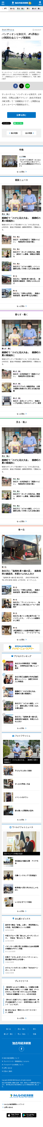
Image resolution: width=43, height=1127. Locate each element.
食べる (12, 8)
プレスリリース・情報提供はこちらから (16, 1061)
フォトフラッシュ (8, 30)
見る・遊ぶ (20, 8)
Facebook (21, 1048)
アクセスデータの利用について (13, 1065)
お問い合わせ (7, 1068)
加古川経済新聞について (11, 1058)
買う (28, 8)
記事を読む (21, 115)
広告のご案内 (7, 1071)
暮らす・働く (36, 8)
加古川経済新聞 (20, 3)
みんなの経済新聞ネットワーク (21, 1096)
